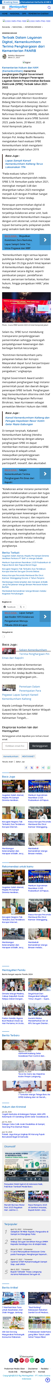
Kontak (41, 1372)
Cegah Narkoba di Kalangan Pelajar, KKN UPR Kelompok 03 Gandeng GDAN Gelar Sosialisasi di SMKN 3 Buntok (25, 1115)
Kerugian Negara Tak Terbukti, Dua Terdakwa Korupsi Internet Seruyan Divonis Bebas (24, 570)
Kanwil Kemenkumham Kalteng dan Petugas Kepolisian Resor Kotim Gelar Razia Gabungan (27, 421)
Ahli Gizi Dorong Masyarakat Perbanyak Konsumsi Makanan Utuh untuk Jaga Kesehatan (13, 1334)
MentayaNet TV (28, 1372)
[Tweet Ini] (32, 768)
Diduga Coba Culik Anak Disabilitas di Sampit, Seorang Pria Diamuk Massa (23, 1125)
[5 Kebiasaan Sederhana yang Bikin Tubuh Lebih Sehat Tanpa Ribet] (39, 1323)
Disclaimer (33, 1368)
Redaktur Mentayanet (16, 55)
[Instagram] (27, 1360)
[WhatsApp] (32, 1360)
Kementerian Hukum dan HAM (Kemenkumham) (20, 69)
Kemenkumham (11, 756)
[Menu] (4, 7)
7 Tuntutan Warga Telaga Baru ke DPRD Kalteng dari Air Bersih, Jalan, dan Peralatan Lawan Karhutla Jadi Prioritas (34, 1095)
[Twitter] (16, 1360)
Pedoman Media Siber (14, 1368)
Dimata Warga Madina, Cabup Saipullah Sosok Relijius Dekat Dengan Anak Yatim (13, 996)
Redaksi (44, 1368)
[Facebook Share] (26, 768)
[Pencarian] (49, 7)
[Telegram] (42, 1360)
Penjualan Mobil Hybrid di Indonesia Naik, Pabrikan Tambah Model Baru (23, 1185)
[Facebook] (11, 1360)
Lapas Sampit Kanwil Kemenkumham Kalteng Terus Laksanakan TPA (24, 164)
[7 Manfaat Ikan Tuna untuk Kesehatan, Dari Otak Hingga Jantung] (13, 1298)
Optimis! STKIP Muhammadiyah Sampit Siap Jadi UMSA (29, 1263)
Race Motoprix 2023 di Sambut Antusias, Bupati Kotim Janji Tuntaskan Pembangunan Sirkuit (38, 1207)
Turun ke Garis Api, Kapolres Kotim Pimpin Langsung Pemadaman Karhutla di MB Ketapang (31, 1075)
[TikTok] (37, 1360)
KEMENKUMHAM (9, 33)
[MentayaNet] (17, 7)
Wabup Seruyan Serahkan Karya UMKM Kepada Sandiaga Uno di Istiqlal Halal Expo (29, 1242)
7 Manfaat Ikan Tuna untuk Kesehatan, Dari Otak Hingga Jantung (12, 1310)
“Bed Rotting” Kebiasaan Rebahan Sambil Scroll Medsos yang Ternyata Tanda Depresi (38, 1310)
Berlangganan (40, 745)
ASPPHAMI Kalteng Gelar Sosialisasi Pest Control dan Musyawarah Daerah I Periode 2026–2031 (32, 1054)
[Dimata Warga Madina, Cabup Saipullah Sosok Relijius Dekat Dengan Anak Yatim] (13, 984)
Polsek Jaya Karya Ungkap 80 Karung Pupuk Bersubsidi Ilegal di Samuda (23, 1135)
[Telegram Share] (43, 768)
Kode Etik (13, 1372)
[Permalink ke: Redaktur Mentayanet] (4, 56)
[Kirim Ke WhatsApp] (49, 768)
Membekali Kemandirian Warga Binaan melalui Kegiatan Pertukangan (24, 592)
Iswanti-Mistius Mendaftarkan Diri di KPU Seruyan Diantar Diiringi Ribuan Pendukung (38, 1021)
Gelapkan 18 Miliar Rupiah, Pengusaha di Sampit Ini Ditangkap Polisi (29, 1232)
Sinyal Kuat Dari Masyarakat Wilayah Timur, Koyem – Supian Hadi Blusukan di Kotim (39, 996)
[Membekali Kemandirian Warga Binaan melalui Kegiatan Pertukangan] (39, 839)
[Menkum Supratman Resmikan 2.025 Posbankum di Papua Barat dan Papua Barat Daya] (39, 786)
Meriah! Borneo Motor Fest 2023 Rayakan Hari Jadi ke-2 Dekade (14, 1207)
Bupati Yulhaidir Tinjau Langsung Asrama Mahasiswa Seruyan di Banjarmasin (26, 1273)
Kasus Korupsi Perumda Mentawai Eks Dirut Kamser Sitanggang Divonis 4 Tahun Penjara (23, 576)
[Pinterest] (21, 1360)
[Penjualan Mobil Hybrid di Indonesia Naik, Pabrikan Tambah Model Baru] (26, 1166)
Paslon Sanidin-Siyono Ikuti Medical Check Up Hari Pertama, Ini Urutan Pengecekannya (13, 1021)
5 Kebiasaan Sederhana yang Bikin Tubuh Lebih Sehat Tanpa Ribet (39, 1334)
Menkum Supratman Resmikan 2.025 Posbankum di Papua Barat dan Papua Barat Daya (26, 563)
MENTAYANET (28, 756)
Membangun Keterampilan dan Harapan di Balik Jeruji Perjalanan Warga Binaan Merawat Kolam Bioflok (25, 584)
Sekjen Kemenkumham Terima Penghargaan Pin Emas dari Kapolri (25, 654)
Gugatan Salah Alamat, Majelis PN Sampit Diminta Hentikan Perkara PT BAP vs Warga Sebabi (25, 557)
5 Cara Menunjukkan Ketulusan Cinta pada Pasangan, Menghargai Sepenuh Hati (29, 1252)
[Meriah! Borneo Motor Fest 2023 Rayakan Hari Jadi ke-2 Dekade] (14, 1196)
